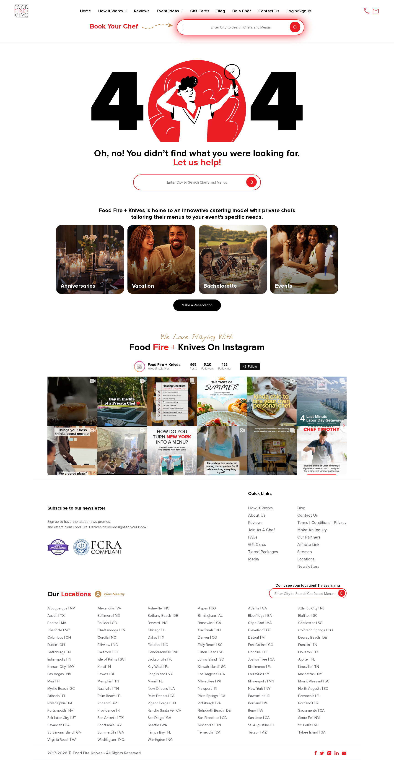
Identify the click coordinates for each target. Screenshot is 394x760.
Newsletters (308, 566)
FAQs (252, 537)
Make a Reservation (197, 305)
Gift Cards (257, 544)
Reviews (255, 522)
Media (253, 559)
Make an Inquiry (312, 529)
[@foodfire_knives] (139, 366)
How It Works (260, 507)
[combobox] (183, 27)
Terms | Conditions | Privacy (322, 522)
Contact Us (307, 515)
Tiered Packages (263, 551)
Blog (301, 507)
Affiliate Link (308, 544)
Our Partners (308, 537)
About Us (256, 515)
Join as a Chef (261, 529)
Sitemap (304, 551)
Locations (305, 559)
